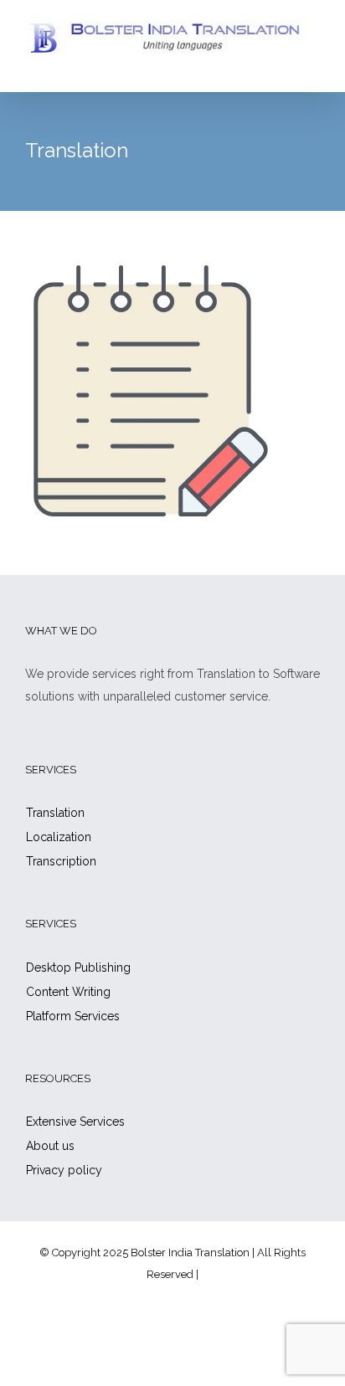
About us (50, 1145)
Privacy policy (64, 1170)
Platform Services (73, 1016)
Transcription (61, 861)
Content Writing (68, 991)
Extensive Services (75, 1121)
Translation (55, 812)
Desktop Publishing (78, 967)
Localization (58, 837)
